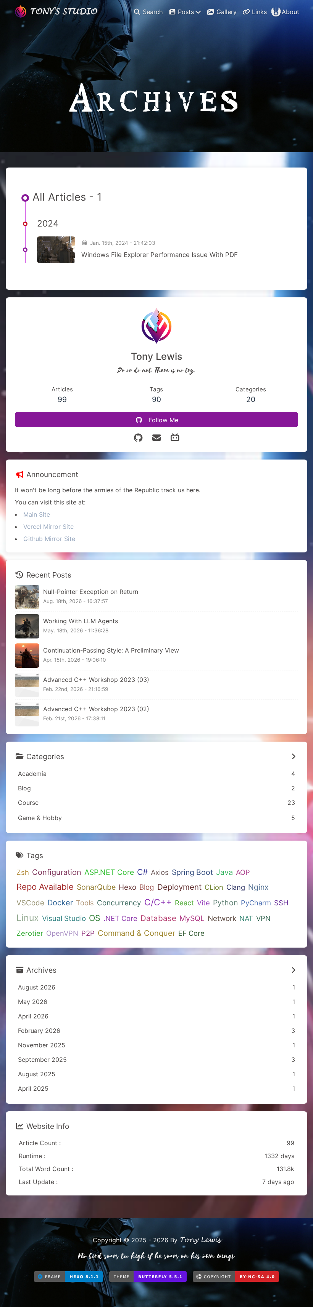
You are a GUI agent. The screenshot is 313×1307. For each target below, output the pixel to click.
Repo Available (45, 887)
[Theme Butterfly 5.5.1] (148, 1278)
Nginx (258, 887)
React (184, 902)
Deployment (179, 887)
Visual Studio (64, 918)
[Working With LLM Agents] (27, 626)
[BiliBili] (174, 437)
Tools (85, 902)
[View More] (293, 756)
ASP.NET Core (109, 872)
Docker (60, 902)
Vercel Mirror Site (48, 526)
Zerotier (29, 933)
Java (224, 872)
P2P (88, 933)
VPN (263, 918)
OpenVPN (62, 933)
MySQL (192, 918)
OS (94, 918)
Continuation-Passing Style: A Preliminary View (111, 650)
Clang (235, 887)
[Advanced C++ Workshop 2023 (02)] (27, 714)
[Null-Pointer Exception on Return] (27, 597)
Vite (203, 902)
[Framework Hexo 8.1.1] (68, 1278)
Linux (27, 918)
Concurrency (119, 902)
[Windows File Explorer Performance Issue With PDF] (56, 249)
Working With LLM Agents (80, 621)
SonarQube (96, 887)
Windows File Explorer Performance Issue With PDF (159, 255)
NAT (246, 918)
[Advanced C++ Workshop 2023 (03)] (27, 685)
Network (222, 918)
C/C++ (158, 902)
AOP (243, 872)
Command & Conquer (136, 933)
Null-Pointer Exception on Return (90, 591)
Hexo (127, 887)
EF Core (191, 933)
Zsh (22, 872)
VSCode (30, 902)
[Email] (156, 437)
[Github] (138, 437)
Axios (160, 872)
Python (225, 902)
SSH (281, 902)
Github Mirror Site (49, 539)
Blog (146, 887)
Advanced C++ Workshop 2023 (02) (96, 709)
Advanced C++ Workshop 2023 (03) (96, 679)
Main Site (36, 514)
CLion (214, 887)
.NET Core (120, 918)
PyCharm (256, 902)
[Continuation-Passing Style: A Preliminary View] (27, 655)
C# (142, 872)
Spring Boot (192, 872)
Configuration (56, 872)
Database (158, 918)
